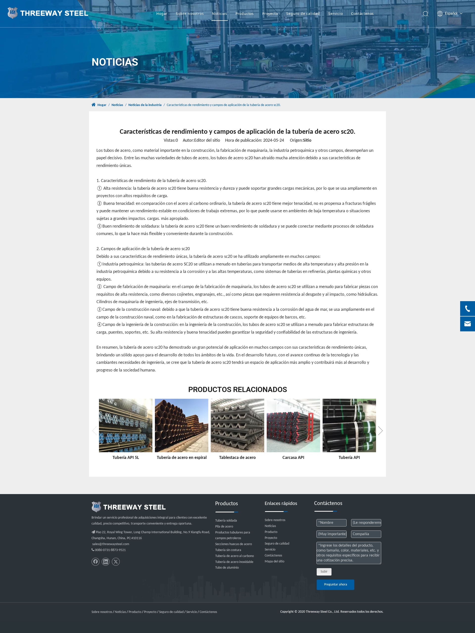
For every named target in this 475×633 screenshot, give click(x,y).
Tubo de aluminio (227, 568)
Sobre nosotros (190, 13)
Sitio (307, 140)
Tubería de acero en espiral (182, 457)
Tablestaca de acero (237, 457)
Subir (324, 572)
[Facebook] (95, 562)
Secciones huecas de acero (233, 544)
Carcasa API (293, 457)
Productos (245, 13)
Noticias (219, 13)
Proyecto (270, 13)
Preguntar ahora (335, 584)
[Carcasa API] (293, 425)
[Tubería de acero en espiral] (181, 425)
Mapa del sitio (274, 561)
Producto (271, 532)
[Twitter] (116, 562)
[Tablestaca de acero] (237, 425)
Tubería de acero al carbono (234, 556)
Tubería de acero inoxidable (234, 562)
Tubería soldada (226, 521)
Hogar (161, 13)
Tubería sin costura (228, 550)
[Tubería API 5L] (125, 425)
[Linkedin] (106, 562)
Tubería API (349, 457)
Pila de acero (224, 526)
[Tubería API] (349, 425)
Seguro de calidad (303, 13)
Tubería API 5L (126, 457)
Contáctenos (362, 13)
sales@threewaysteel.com (110, 544)
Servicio (335, 13)
